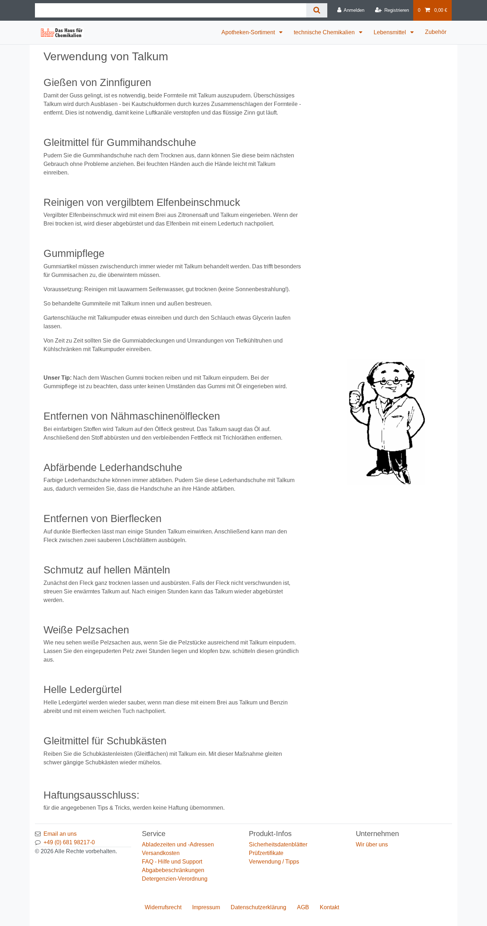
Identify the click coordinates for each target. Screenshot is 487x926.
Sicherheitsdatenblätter (278, 844)
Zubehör (435, 32)
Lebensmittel (390, 32)
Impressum (206, 907)
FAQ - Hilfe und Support (172, 862)
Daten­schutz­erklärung (258, 907)
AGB (303, 907)
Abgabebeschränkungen (173, 870)
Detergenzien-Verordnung (174, 879)
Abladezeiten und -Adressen (178, 844)
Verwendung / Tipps (274, 862)
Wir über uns (372, 844)
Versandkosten (161, 853)
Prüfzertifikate (266, 853)
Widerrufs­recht (163, 907)
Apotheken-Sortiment (248, 32)
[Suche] (316, 10)
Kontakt (329, 907)
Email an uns (60, 834)
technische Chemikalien (325, 32)
